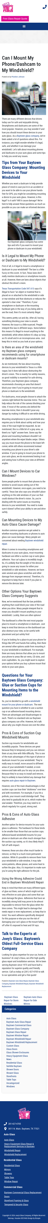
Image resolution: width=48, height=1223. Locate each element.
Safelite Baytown (14, 1066)
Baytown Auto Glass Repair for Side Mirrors (33, 1000)
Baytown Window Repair (17, 1035)
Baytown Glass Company (17, 1028)
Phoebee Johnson (18, 77)
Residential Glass (14, 1062)
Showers (8, 1173)
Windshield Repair (12, 1150)
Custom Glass (12, 1045)
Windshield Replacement (15, 1154)
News (8, 1059)
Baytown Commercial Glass (18, 1025)
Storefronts (11, 1076)
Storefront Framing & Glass (16, 1200)
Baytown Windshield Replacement (21, 1042)
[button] (24, 26)
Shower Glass (12, 1073)
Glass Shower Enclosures (17, 1052)
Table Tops (11, 1079)
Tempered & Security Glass (16, 1204)
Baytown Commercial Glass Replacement (22, 1192)
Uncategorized (12, 1083)
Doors (6, 1196)
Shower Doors (12, 1069)
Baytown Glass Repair (16, 1032)
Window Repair (11, 1181)
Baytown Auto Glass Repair (18, 981)
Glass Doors (11, 1049)
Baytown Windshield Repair (18, 984)
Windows (10, 1086)
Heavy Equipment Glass (17, 1056)
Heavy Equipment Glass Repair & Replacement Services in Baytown (19, 1145)
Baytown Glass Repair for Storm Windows (11, 1000)
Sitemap (11, 1218)
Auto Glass (11, 1018)
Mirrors (7, 1169)
